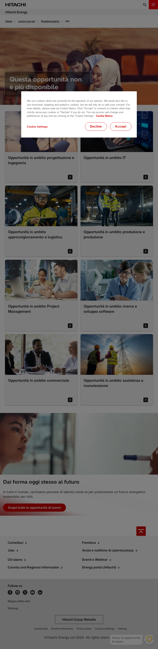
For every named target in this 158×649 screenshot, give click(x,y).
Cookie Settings (37, 126)
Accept (120, 126)
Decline (96, 126)
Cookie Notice (104, 115)
